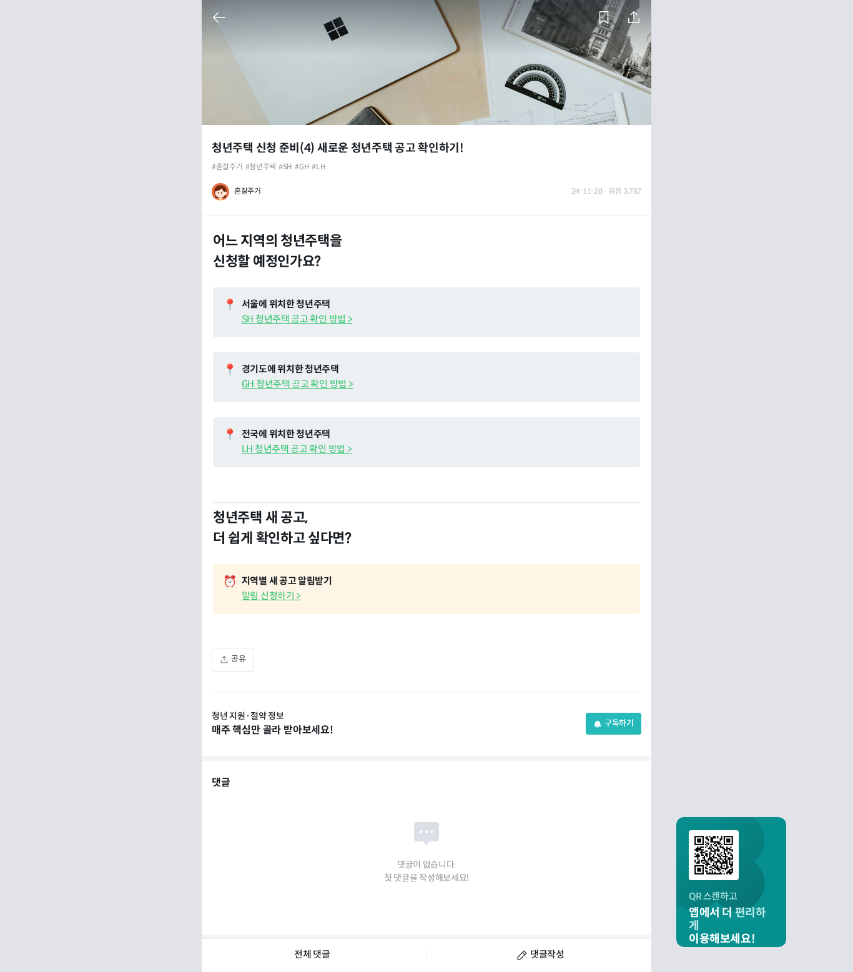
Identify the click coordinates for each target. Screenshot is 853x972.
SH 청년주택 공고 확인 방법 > (297, 319)
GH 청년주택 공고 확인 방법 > (297, 384)
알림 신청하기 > (271, 596)
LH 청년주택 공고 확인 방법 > (297, 449)
